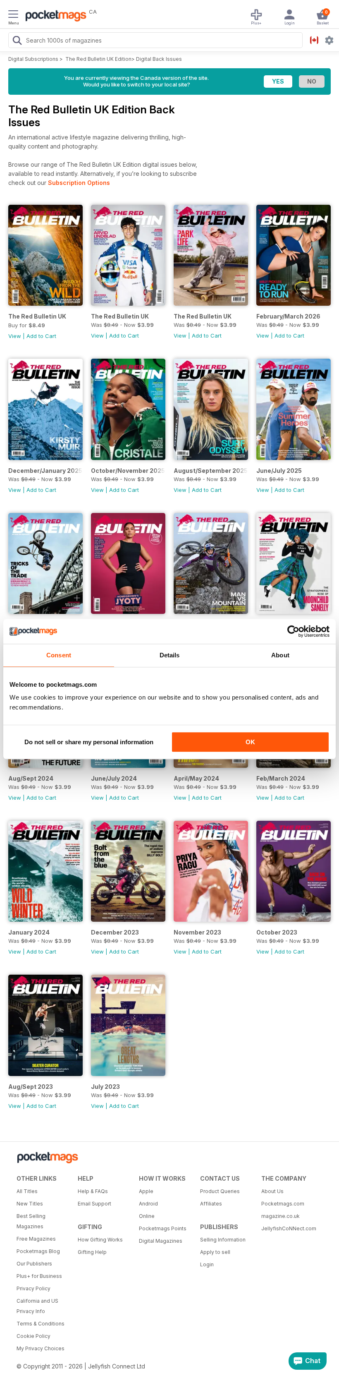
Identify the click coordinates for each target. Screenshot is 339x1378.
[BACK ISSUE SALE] (128, 303)
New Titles (30, 1204)
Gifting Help (92, 1252)
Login (207, 1264)
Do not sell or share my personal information (88, 741)
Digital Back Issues (159, 59)
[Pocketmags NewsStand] (54, 16)
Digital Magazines (160, 1241)
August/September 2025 (211, 470)
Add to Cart (41, 336)
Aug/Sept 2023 (30, 1086)
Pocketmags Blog (38, 1251)
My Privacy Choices (40, 1348)
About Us (272, 1191)
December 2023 (115, 932)
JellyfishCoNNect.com (288, 1228)
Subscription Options (79, 182)
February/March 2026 (288, 316)
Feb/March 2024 (280, 778)
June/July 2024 (114, 778)
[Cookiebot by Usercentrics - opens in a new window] (293, 631)
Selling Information (223, 1240)
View (14, 336)
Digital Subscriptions (33, 59)
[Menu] (13, 15)
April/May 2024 (196, 778)
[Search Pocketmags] (17, 41)
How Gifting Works (100, 1240)
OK (250, 741)
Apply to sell (215, 1252)
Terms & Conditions (40, 1323)
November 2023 (197, 932)
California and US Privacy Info (37, 1306)
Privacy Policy (33, 1288)
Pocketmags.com (282, 1204)
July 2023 (105, 1086)
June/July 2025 (279, 470)
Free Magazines (36, 1239)
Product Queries (220, 1191)
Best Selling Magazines (31, 1221)
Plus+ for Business (39, 1276)
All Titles (27, 1191)
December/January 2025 (45, 470)
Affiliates (211, 1204)
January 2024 (29, 932)
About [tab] (280, 655)
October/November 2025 (128, 470)
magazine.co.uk (280, 1216)
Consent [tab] (58, 655)
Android (148, 1204)
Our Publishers (34, 1264)
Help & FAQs (93, 1191)
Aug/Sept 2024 (30, 778)
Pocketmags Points (162, 1228)
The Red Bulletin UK (37, 316)
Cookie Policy (33, 1336)
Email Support (94, 1204)
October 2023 (276, 932)
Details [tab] (170, 655)
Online (147, 1216)
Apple (146, 1191)
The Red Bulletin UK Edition (98, 59)
